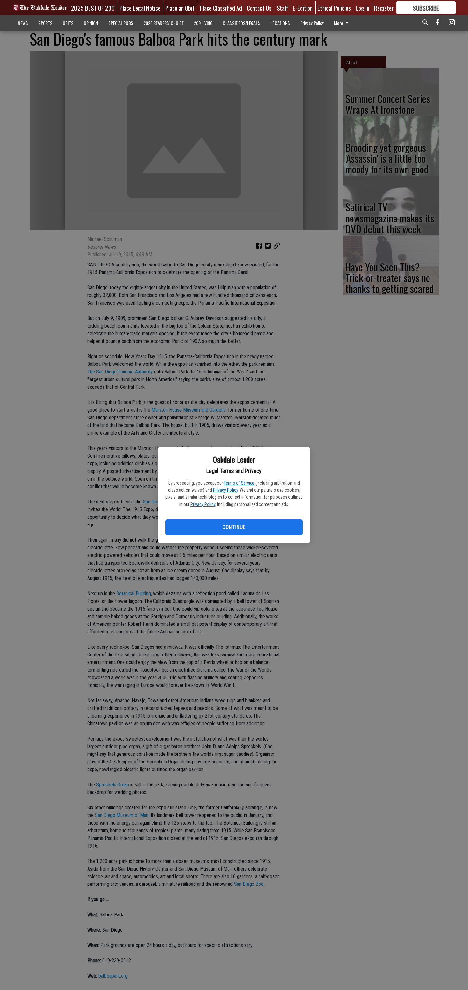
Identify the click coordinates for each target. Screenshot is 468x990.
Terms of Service (239, 483)
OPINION (91, 22)
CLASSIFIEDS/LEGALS (241, 22)
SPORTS (45, 22)
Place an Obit (180, 8)
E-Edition (303, 8)
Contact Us (259, 8)
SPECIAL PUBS (120, 22)
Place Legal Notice (139, 8)
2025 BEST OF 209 (93, 8)
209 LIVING (203, 22)
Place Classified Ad (221, 8)
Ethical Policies (334, 8)
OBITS (68, 22)
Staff (282, 8)
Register (384, 8)
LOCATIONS (280, 22)
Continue (234, 527)
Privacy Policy (225, 490)
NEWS (23, 22)
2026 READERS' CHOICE (164, 22)
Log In (362, 8)
